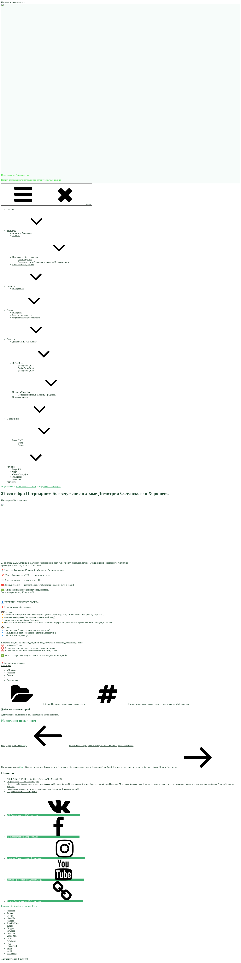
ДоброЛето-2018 (26, 368)
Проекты (11, 339)
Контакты (11, 482)
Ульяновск (17, 477)
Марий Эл (17, 469)
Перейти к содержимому (13, 2)
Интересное (18, 288)
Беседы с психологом (22, 315)
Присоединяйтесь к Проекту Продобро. (37, 395)
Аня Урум (6, 665)
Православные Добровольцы (15, 175)
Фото (20, 443)
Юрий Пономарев (52, 486)
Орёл (14, 472)
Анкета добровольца (22, 233)
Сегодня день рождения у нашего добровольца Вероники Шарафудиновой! (43, 789)
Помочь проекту (20, 397)
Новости (11, 286)
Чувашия (16, 479)
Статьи (10, 310)
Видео (21, 445)
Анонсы (16, 235)
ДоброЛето (17, 363)
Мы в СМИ (17, 440)
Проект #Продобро (21, 392)
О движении (13, 419)
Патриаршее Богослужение (25, 257)
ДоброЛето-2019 (26, 371)
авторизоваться (51, 715)
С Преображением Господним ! (22, 791)
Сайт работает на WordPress (24, 906)
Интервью (17, 312)
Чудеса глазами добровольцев (26, 317)
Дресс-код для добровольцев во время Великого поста (43, 262)
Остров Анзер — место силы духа (23, 781)
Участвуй (11, 230)
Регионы (11, 467)
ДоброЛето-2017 (26, 366)
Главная (10, 209)
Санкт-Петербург (20, 474)
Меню (88, 204)
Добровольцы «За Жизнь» (24, 341)
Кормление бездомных (23, 264)
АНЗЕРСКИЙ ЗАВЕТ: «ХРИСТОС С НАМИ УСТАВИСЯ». (36, 779)
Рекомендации (25, 259)
